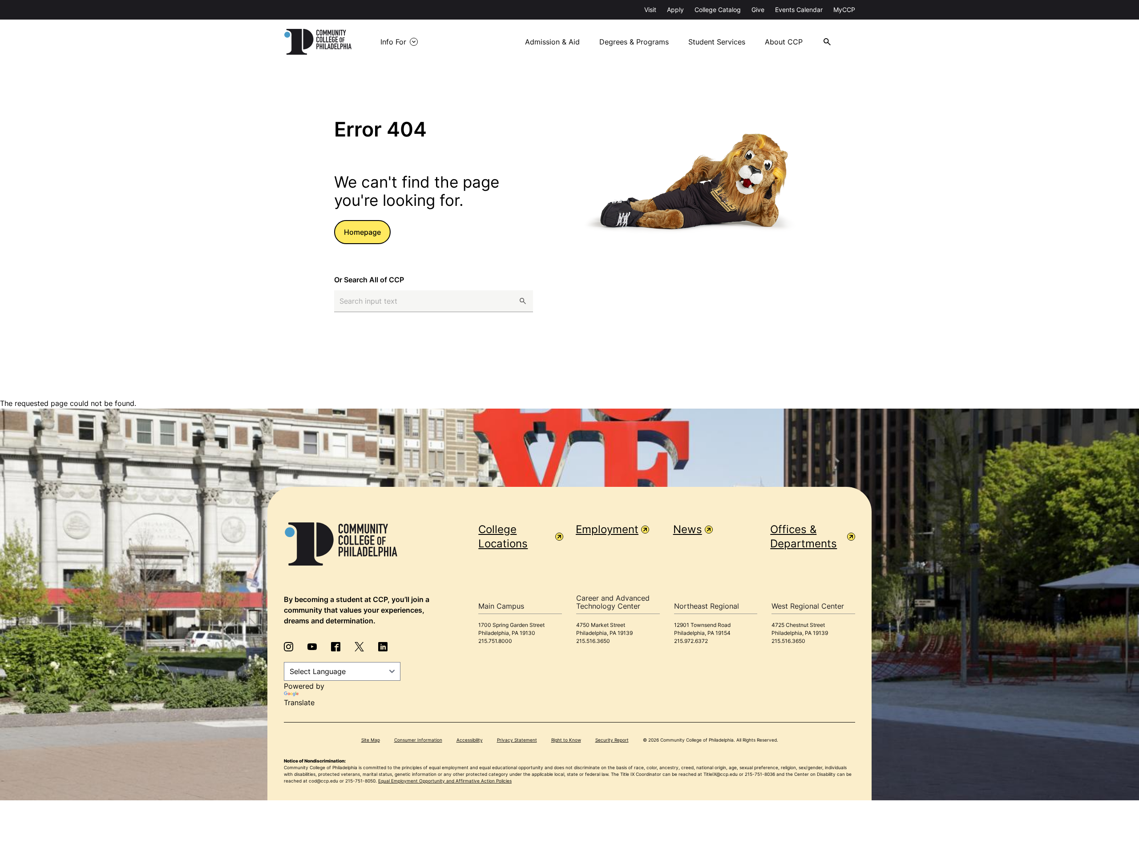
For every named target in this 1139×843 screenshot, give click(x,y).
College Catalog (718, 9)
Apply (675, 9)
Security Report (612, 740)
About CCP (784, 41)
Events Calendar (799, 9)
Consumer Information (418, 740)
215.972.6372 (691, 641)
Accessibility (469, 740)
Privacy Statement (517, 740)
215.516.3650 (593, 641)
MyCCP (844, 9)
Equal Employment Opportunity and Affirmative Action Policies (445, 780)
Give (757, 9)
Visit (650, 9)
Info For (393, 41)
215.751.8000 (495, 641)
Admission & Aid (552, 41)
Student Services (716, 41)
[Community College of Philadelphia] (318, 42)
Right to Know (566, 740)
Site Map (370, 740)
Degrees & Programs (634, 41)
